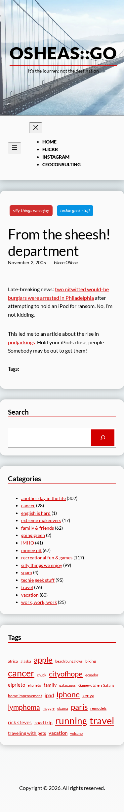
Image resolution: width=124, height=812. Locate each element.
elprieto (16, 685)
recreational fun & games (46, 557)
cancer (28, 505)
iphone (68, 694)
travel (27, 587)
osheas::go (63, 53)
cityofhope (66, 673)
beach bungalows (69, 661)
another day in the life (43, 498)
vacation (30, 595)
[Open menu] (14, 147)
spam (26, 572)
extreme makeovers (41, 520)
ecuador (91, 675)
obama (62, 708)
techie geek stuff (75, 210)
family (50, 685)
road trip (43, 722)
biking (90, 661)
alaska (26, 661)
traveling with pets (27, 733)
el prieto (34, 685)
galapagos (67, 685)
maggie (49, 708)
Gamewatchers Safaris (96, 685)
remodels (98, 708)
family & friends (37, 528)
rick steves (20, 722)
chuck (41, 675)
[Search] (102, 437)
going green (33, 535)
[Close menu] (35, 127)
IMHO (27, 543)
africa (13, 661)
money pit (31, 550)
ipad (49, 695)
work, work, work (39, 602)
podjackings (21, 342)
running (71, 720)
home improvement (25, 695)
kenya (88, 695)
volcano (76, 733)
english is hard (36, 513)
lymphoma (24, 707)
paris (79, 706)
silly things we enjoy (31, 210)
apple (43, 659)
